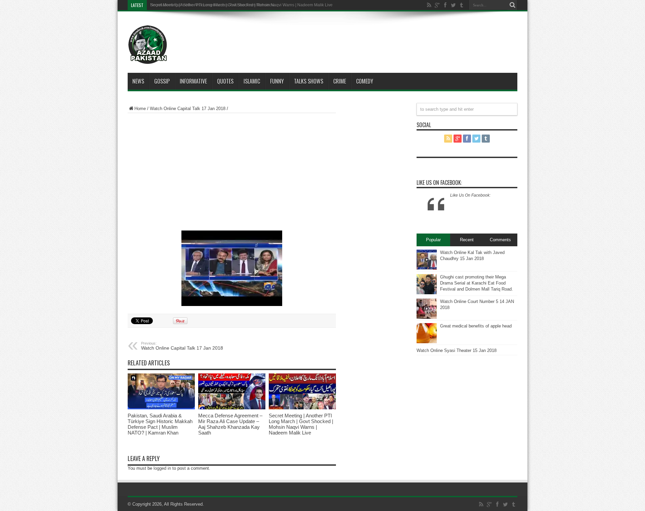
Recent (467, 239)
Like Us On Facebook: (439, 182)
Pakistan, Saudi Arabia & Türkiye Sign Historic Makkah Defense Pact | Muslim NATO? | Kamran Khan (160, 424)
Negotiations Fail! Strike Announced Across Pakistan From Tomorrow (212, 5)
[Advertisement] (342, 35)
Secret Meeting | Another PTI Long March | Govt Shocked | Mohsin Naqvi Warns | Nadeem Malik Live (301, 424)
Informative (193, 81)
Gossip (162, 81)
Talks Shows (308, 81)
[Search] (512, 5)
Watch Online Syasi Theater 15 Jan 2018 (457, 350)
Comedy (364, 81)
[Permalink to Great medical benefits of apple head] (427, 333)
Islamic (252, 81)
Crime (339, 81)
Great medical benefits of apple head (476, 325)
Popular (433, 239)
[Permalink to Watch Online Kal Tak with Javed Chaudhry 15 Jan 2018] (427, 260)
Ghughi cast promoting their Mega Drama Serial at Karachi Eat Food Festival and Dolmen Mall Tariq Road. (476, 283)
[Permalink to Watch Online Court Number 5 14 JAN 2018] (427, 309)
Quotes (225, 81)
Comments (500, 239)
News (138, 81)
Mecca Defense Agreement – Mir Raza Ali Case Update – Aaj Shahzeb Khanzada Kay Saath (230, 424)
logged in (162, 468)
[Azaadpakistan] (148, 44)
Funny (277, 81)
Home (140, 108)
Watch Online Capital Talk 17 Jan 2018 (187, 108)
